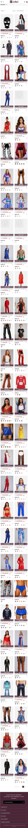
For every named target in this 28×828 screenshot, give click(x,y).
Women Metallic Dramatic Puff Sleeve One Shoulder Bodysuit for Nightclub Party (21, 58)
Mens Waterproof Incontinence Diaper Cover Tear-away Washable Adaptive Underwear (21, 598)
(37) (24, 443)
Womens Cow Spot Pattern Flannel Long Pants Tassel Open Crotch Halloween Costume (7, 598)
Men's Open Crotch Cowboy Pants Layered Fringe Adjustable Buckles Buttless (21, 467)
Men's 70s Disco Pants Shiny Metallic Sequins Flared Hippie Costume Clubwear (21, 545)
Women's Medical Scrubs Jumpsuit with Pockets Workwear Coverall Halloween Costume (7, 108)
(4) (23, 417)
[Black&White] (1, 166)
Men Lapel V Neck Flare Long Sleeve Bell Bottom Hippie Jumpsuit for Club (7, 698)
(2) (23, 238)
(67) (24, 650)
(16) (9, 291)
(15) (23, 778)
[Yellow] (15, 446)
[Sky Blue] (3, 420)
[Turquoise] (5, 294)
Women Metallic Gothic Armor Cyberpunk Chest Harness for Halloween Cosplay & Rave (21, 82)
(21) (23, 34)
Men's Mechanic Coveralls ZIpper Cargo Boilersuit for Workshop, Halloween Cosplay (7, 315)
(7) (23, 264)
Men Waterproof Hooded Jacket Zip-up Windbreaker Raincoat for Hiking (7, 622)
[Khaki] (5, 61)
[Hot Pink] (1, 87)
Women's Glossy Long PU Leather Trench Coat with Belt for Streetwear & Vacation (21, 571)
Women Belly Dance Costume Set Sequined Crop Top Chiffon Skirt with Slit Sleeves (21, 441)
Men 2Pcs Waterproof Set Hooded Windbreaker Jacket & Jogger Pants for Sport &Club (7, 674)
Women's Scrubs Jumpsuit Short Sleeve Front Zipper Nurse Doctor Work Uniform (7, 545)
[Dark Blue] (7, 446)
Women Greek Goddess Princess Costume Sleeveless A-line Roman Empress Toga (7, 467)
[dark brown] (15, 473)
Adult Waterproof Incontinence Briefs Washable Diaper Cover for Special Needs (21, 622)
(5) (9, 84)
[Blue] (9, 37)
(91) (9, 162)
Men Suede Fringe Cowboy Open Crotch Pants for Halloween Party (21, 674)
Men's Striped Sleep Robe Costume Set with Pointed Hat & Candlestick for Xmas (7, 58)
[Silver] (5, 37)
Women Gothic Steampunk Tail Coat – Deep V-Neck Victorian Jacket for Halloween (21, 750)
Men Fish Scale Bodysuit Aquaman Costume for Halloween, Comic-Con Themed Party (21, 262)
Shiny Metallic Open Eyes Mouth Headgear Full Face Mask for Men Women (7, 32)
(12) (23, 136)
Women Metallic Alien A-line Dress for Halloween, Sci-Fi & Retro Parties (7, 210)
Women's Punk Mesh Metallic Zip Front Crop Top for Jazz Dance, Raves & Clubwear (21, 134)
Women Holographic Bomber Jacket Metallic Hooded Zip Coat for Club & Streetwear (21, 776)
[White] (7, 190)
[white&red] (17, 37)
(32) (9, 624)
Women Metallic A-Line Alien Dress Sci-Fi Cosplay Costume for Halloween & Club (21, 210)
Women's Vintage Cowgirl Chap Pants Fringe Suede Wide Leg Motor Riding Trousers (7, 391)
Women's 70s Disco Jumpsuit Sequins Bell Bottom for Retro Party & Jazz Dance (7, 571)
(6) (9, 110)
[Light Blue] (7, 473)
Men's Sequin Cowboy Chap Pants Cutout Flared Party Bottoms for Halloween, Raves (21, 367)
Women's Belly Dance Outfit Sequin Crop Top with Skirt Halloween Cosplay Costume (21, 648)
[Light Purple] (9, 473)
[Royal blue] (7, 61)
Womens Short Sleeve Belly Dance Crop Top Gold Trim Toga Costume (7, 415)
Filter (2, 11)
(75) (10, 573)
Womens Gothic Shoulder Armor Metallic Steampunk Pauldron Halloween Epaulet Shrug (21, 493)
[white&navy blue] (15, 37)
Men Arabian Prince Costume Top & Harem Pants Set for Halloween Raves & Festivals (21, 108)
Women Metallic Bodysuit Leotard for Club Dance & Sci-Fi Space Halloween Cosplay (7, 236)
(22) (10, 521)
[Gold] (3, 37)
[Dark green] (21, 753)
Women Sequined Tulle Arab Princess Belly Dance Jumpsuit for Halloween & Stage (7, 288)
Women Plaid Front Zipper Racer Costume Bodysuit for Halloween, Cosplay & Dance (21, 315)
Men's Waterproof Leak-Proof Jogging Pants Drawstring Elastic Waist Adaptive (21, 519)
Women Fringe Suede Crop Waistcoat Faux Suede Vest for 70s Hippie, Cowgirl (7, 367)
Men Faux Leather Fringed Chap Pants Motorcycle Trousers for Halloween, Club (7, 341)
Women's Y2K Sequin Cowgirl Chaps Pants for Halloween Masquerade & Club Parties (7, 82)
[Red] (7, 37)
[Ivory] (17, 344)
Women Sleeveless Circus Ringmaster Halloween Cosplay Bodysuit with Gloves (7, 648)
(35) (10, 650)
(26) (24, 212)
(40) (24, 469)
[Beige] (21, 190)
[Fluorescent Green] (21, 320)
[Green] (3, 113)
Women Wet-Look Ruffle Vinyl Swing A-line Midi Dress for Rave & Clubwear (21, 288)
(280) (10, 34)
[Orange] (7, 780)
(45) (10, 726)
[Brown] (15, 190)
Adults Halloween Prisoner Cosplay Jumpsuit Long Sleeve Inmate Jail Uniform (7, 776)
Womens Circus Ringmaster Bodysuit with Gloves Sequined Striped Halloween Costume (7, 750)
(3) (9, 547)
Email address (9, 802)
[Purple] (3, 87)
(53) (10, 443)
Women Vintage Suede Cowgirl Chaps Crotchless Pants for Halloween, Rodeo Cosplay (21, 186)
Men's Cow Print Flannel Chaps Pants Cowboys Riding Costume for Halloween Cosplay (7, 160)
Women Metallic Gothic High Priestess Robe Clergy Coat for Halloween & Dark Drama (7, 262)
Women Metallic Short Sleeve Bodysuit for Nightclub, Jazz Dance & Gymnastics (7, 186)
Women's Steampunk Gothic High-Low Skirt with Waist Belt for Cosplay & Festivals (21, 160)
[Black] (1, 37)
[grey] (17, 625)
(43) (10, 495)
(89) (10, 212)
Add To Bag (7, 30)
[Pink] (5, 137)
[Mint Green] (9, 190)
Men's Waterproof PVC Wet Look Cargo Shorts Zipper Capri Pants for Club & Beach (21, 698)
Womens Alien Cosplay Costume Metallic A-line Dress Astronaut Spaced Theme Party (21, 724)
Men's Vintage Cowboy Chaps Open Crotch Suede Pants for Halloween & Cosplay (7, 724)
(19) (9, 343)
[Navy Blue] (7, 113)
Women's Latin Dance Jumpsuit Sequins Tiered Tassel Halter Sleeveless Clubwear (7, 493)
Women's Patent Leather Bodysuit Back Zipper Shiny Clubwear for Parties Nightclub (7, 134)
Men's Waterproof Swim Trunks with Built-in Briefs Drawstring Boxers (7, 441)
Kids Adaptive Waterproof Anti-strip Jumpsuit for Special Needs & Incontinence (21, 341)
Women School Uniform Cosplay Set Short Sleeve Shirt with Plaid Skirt (21, 32)
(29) (10, 417)
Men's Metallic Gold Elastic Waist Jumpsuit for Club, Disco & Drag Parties (21, 236)
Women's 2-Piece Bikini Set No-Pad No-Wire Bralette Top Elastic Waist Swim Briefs (7, 519)
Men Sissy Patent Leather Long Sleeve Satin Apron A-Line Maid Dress (21, 391)
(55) (24, 495)
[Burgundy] (7, 266)
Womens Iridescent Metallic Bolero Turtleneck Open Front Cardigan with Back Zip (21, 415)
